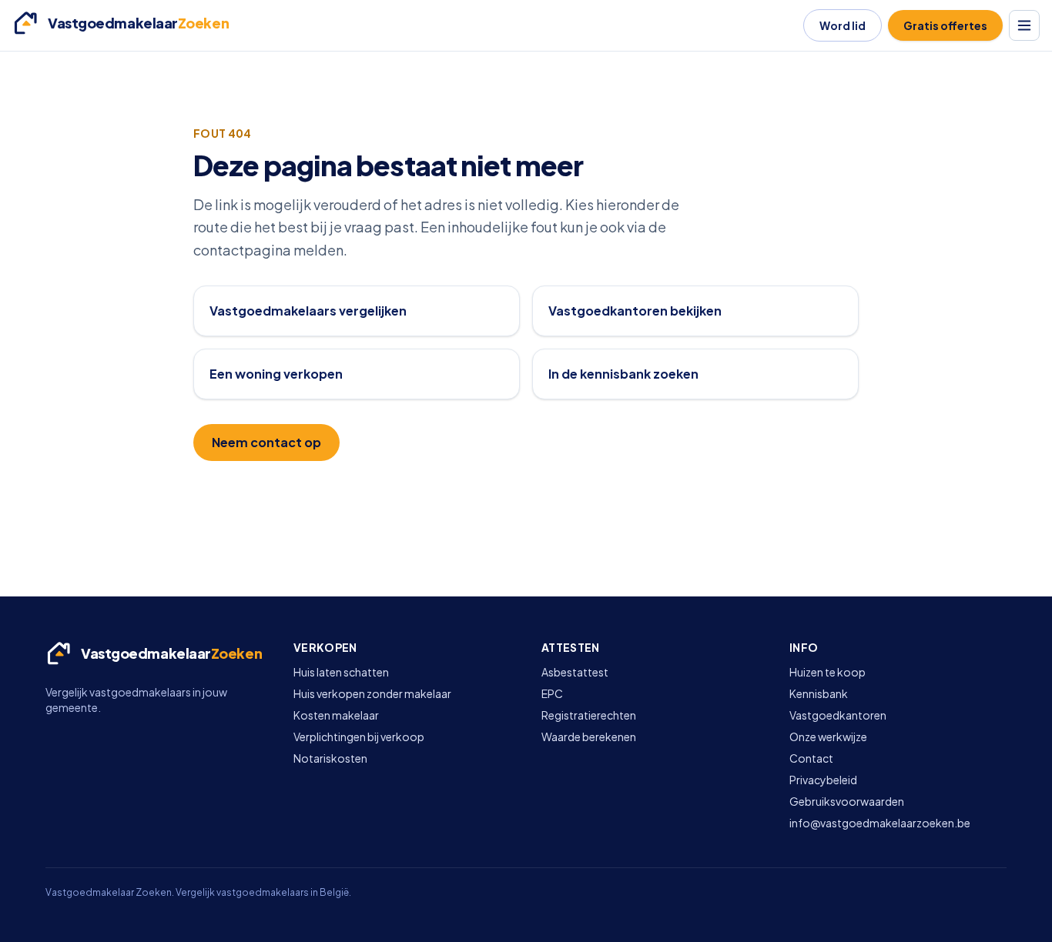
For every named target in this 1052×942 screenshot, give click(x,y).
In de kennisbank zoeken (623, 374)
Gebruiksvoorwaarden (846, 801)
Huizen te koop (827, 672)
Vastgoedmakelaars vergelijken (308, 310)
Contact (811, 758)
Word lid (842, 25)
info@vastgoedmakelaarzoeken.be (879, 823)
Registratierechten (588, 715)
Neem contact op (266, 442)
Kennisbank (818, 693)
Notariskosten (330, 758)
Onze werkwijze (828, 736)
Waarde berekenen (588, 736)
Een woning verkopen (276, 374)
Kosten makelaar (336, 715)
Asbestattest (574, 672)
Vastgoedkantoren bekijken (635, 310)
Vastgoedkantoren (837, 715)
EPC (552, 693)
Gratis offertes (945, 25)
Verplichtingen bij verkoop (358, 736)
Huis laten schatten (341, 672)
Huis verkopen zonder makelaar (372, 693)
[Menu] (1024, 25)
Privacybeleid (823, 780)
